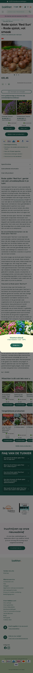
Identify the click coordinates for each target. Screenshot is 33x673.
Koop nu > (16, 345)
